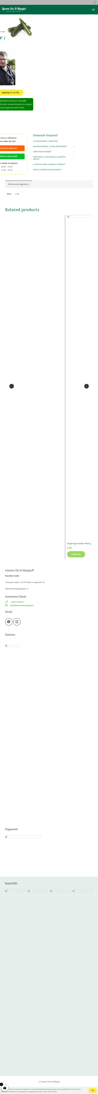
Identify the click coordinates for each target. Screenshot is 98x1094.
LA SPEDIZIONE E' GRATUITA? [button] (45, 141)
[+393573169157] (7, 602)
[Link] (14, 9)
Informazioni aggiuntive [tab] (18, 184)
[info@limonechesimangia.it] (7, 605)
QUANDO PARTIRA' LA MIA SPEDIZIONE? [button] (50, 147)
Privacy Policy (52, 1091)
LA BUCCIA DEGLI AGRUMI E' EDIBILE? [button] (49, 164)
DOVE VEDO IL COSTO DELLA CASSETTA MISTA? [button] (49, 158)
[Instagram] (17, 622)
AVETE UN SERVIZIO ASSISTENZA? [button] (47, 170)
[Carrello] (93, 9)
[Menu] (49, 10)
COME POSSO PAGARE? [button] (42, 152)
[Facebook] (9, 622)
